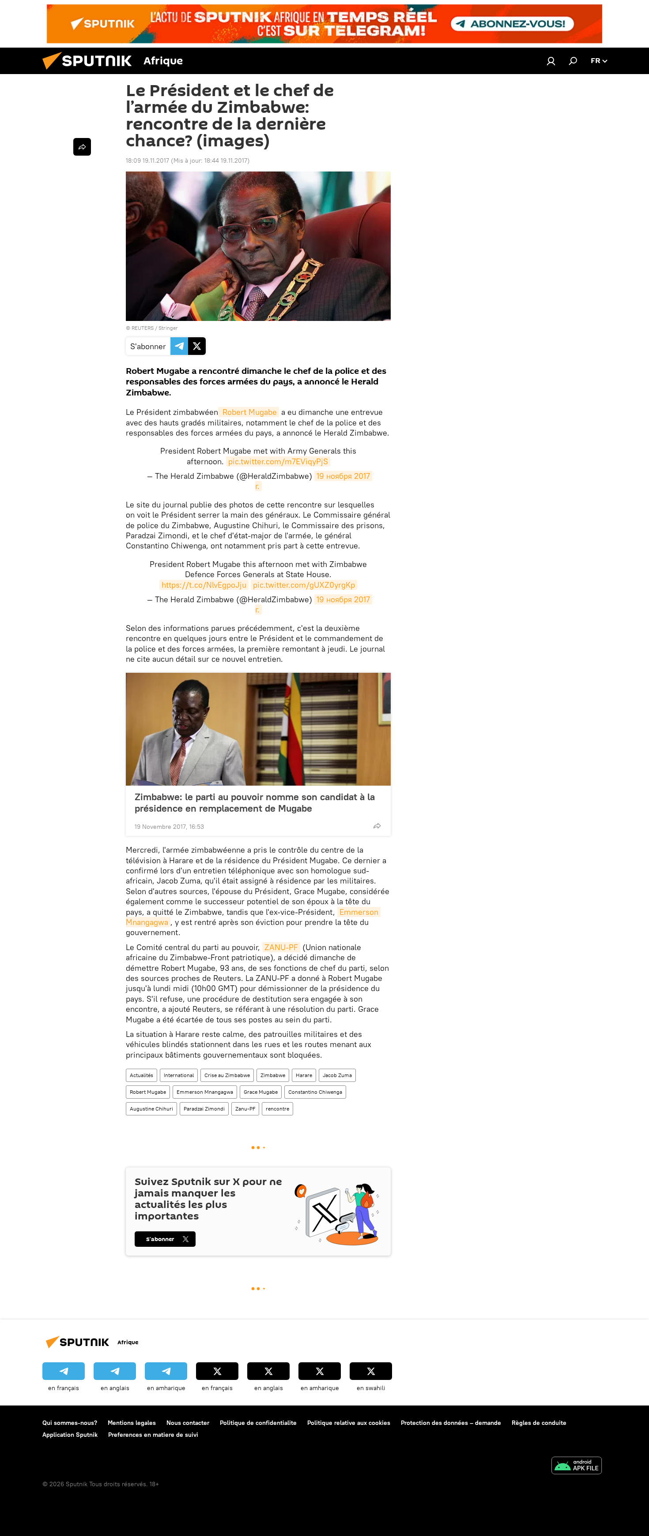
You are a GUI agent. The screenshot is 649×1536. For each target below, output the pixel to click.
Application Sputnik (70, 1435)
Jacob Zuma (337, 1075)
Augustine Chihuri (151, 1108)
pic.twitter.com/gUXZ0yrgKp (304, 585)
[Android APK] (577, 1466)
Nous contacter (187, 1423)
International (179, 1075)
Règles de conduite (539, 1423)
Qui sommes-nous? (69, 1423)
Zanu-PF (245, 1108)
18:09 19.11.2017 (147, 160)
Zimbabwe (272, 1075)
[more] (377, 826)
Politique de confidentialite (258, 1423)
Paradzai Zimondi (204, 1108)
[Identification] (551, 61)
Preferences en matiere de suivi (153, 1435)
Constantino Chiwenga (315, 1092)
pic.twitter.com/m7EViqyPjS (278, 461)
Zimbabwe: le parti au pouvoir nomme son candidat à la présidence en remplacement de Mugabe (255, 802)
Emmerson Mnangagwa (205, 1092)
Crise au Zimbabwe (227, 1075)
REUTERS (143, 327)
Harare (304, 1075)
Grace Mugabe (261, 1092)
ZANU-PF (281, 947)
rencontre (277, 1108)
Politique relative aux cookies (348, 1423)
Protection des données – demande (451, 1423)
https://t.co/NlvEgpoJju (204, 585)
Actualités (141, 1075)
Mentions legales (132, 1423)
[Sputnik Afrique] (90, 72)
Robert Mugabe (248, 412)
